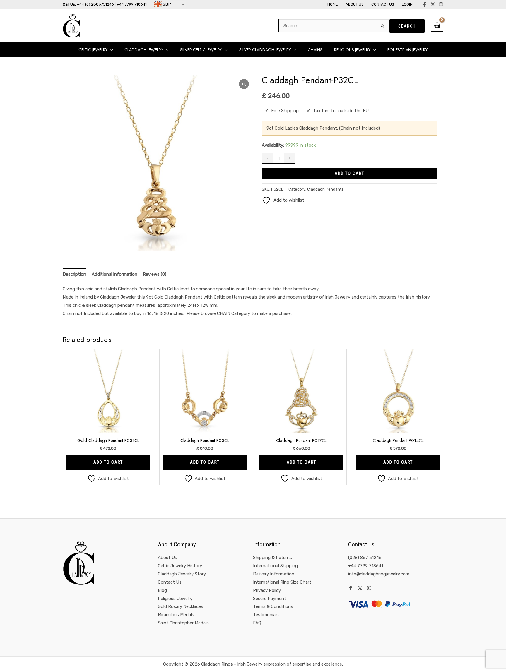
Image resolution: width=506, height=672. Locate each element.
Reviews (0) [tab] (154, 274)
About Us (355, 4)
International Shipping (275, 565)
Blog (162, 590)
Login (407, 4)
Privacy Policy (267, 590)
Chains (315, 50)
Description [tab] (74, 274)
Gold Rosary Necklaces (180, 606)
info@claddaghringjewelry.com (378, 574)
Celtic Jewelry (92, 50)
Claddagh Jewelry (143, 50)
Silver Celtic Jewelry (201, 50)
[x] (432, 4)
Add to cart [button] (108, 462)
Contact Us (382, 4)
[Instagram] (441, 4)
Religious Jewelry (175, 598)
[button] (110, 49)
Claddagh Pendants (325, 189)
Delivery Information (273, 574)
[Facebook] (424, 4)
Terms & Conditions (273, 606)
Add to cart (349, 173)
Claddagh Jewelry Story (182, 574)
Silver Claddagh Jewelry (265, 50)
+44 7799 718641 (365, 565)
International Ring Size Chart (282, 582)
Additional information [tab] (114, 274)
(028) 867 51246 (365, 557)
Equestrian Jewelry (407, 50)
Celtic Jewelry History (180, 565)
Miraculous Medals (176, 614)
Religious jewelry (352, 50)
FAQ (257, 622)
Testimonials (266, 614)
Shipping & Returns (272, 557)
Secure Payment (269, 598)
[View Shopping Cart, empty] (437, 26)
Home (332, 4)
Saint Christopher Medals (183, 622)
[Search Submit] (383, 26)
